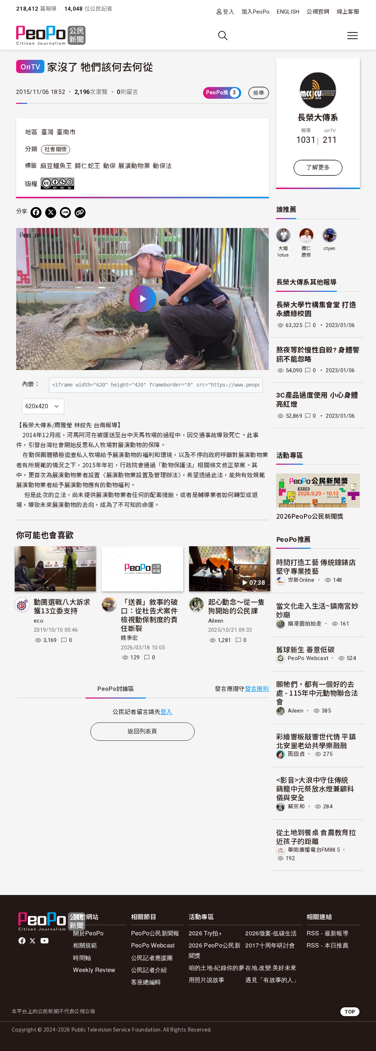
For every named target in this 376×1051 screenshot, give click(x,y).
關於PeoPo (88, 933)
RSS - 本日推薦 (327, 945)
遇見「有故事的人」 (272, 979)
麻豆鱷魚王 (56, 166)
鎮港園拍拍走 (305, 623)
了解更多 (318, 167)
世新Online (301, 580)
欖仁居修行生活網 (306, 252)
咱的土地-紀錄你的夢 (217, 967)
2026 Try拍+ (205, 933)
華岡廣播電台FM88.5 (314, 850)
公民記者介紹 (149, 969)
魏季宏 (129, 638)
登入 (228, 11)
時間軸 (82, 957)
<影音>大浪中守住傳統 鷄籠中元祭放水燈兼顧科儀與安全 (315, 788)
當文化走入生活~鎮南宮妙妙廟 (317, 610)
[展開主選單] (352, 35)
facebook (22, 941)
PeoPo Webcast (308, 658)
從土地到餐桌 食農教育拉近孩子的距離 (316, 836)
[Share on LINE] (65, 212)
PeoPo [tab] (115, 688)
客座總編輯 (146, 982)
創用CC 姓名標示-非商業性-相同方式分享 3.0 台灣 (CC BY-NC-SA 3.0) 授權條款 (59, 183)
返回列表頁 (142, 731)
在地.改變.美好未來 (270, 967)
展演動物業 (134, 166)
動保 (109, 166)
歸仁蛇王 (87, 166)
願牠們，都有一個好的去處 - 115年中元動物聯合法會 (317, 692)
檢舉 (258, 93)
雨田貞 (296, 754)
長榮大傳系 (318, 117)
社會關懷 (55, 149)
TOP (350, 1011)
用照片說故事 (207, 979)
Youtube (45, 941)
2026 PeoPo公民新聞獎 (215, 950)
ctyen (329, 248)
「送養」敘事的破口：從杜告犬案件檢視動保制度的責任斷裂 (149, 615)
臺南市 (66, 132)
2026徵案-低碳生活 (271, 933)
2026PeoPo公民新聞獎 (309, 516)
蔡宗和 (296, 806)
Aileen (216, 620)
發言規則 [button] (257, 688)
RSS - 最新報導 (327, 933)
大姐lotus (283, 252)
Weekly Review (94, 969)
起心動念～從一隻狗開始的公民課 (236, 606)
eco (38, 620)
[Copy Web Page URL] (80, 212)
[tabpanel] (142, 712)
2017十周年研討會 (270, 945)
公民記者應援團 (152, 957)
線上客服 (348, 11)
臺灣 (47, 132)
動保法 (162, 166)
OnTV (30, 66)
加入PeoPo (256, 11)
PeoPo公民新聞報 (155, 933)
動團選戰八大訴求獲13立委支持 (62, 606)
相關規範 (85, 945)
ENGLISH (288, 11)
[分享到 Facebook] (35, 212)
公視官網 (318, 11)
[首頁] (51, 36)
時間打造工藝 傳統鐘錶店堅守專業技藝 (316, 566)
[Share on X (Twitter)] (50, 212)
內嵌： (31, 384)
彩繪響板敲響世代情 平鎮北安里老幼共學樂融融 (316, 740)
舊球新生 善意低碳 (305, 649)
